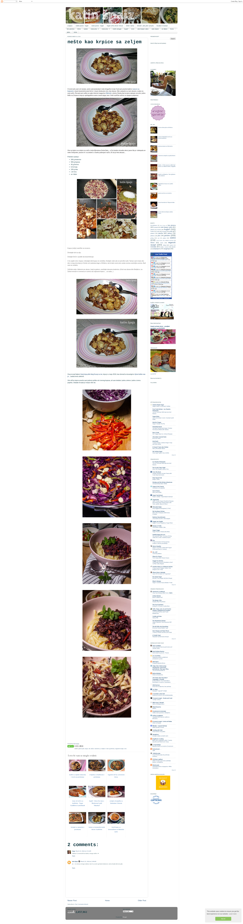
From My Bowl (156, 472)
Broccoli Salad (156, 438)
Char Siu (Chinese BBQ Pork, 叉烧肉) (162, 593)
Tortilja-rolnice (156, 699)
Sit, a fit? (155, 552)
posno (167, 235)
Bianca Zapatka (156, 546)
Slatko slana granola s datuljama (161, 712)
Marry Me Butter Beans (158, 448)
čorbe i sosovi (164, 247)
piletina (152, 235)
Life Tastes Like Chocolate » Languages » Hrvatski (160, 678)
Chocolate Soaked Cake (159, 527)
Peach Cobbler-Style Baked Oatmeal (162, 496)
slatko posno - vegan (82, 26)
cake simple (155, 29)
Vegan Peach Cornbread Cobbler (161, 406)
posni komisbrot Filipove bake (166, 202)
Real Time (160, 298)
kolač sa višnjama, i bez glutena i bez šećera (166, 174)
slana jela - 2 (106, 29)
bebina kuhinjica (156, 673)
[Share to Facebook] (81, 746)
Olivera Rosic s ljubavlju (158, 572)
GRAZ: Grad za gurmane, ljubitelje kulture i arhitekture (161, 761)
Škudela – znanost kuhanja (159, 726)
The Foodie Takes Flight (158, 467)
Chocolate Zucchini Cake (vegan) (161, 518)
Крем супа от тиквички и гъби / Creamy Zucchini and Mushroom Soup (162, 741)
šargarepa (167, 249)
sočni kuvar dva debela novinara (165, 240)
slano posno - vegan (97, 26)
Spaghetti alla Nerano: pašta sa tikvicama (160, 717)
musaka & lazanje (162, 26)
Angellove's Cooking (158, 739)
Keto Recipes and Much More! (160, 631)
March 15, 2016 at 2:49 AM (88, 861)
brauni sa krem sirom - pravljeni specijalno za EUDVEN (160, 327)
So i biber (155, 689)
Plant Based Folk (157, 478)
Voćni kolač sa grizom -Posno (160, 653)
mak (158, 231)
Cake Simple (163, 225)
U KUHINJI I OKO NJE (158, 694)
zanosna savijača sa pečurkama (166, 155)
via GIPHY (153, 374)
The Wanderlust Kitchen (159, 620)
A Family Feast (156, 635)
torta (161, 242)
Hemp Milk (155, 618)
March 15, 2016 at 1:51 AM (83, 851)
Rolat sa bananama (157, 675)
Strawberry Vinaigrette (158, 488)
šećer (92, 748)
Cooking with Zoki (157, 730)
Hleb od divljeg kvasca (158, 704)
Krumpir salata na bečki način (160, 736)
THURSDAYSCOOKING (159, 711)
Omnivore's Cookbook (158, 591)
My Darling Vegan (157, 451)
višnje (164, 245)
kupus (86, 748)
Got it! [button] (223, 919)
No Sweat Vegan (157, 577)
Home (107, 900)
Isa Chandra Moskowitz (158, 462)
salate (86, 29)
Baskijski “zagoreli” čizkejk (159, 691)
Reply (73, 856)
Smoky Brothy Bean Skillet (159, 483)
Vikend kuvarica (156, 707)
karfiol (159, 229)
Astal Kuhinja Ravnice (158, 651)
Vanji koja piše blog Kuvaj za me (91, 374)
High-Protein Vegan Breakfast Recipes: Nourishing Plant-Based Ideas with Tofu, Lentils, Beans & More (163, 502)
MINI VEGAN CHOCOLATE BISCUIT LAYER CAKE (162, 647)
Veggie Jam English (157, 521)
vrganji (171, 245)
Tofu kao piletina (156, 553)
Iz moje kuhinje (156, 745)
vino (125, 748)
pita (159, 235)
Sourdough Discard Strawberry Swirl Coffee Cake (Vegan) (162, 563)
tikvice (152, 243)
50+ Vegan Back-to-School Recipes (162, 434)
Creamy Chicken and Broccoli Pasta (162, 632)
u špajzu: (70, 26)
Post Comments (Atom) (81, 904)
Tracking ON (166, 298)
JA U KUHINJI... (156, 656)
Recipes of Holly (156, 526)
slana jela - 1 (95, 29)
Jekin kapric (155, 661)
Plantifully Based (157, 426)
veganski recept (119, 748)
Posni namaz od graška (158, 731)
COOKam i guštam (157, 759)
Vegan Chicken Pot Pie (158, 424)
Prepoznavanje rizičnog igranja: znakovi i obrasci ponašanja (161, 542)
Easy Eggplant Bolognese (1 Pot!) (161, 508)
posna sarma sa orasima (165, 193)
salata (164, 238)
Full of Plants (156, 491)
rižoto (79, 29)
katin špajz (75, 861)
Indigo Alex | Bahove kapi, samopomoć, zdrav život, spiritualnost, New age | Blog (160, 667)
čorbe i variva (130, 26)
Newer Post (72, 900)
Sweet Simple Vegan (158, 405)
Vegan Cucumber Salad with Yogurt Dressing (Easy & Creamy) (162, 548)
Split (153, 750)
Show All (174, 455)
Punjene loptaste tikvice (158, 663)
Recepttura (155, 734)
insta (75, 32)
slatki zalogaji (117, 29)
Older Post (142, 900)
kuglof (126, 29)
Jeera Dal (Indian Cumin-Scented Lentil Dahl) (163, 418)
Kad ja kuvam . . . (156, 749)
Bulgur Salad (155, 479)
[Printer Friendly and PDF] (70, 746)
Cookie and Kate (157, 616)
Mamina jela (155, 765)
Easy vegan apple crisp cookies (160, 453)
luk (89, 748)
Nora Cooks (155, 432)
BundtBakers (153, 225)
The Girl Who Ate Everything (160, 626)
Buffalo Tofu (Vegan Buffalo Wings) (162, 578)
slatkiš (173, 237)
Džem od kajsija (156, 723)
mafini (152, 231)
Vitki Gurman (156, 685)
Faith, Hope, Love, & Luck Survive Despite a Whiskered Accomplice (161, 609)
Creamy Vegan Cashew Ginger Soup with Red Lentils (162, 443)
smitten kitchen (156, 596)
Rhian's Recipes (156, 581)
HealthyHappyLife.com (158, 534)
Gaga (73, 851)
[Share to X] (79, 746)
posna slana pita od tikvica (165, 127)
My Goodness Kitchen (158, 511)
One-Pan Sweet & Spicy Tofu (160, 469)
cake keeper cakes (143, 29)
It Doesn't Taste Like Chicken (160, 447)
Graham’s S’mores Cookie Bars (161, 606)
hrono (172, 29)
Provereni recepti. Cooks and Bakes (162, 721)
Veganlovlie (155, 499)
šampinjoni (156, 249)
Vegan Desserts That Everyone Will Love (161, 622)
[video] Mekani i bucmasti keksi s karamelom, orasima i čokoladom (161, 681)
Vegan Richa (155, 416)
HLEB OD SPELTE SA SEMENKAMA (162, 695)
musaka (164, 231)
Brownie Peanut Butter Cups (160, 628)
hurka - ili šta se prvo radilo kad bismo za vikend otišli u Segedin (167, 165)
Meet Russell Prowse (158, 727)
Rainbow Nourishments (158, 517)
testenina (97, 748)
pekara (170, 233)
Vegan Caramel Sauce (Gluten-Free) (162, 582)
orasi (170, 231)
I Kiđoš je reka (156, 753)
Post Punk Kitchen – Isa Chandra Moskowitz (161, 409)
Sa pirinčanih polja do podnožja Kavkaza (160, 755)
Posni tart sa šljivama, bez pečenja (161, 686)
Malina (154, 708)
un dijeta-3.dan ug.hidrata (107, 748)
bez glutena (70, 29)
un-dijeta (164, 29)
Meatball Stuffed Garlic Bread (160, 636)
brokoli (156, 227)
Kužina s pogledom (157, 715)
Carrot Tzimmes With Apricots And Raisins (161, 412)
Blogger (125, 917)
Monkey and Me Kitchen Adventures (162, 482)
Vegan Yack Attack (157, 495)
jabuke (152, 229)
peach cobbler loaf (157, 597)
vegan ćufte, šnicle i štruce (115, 26)
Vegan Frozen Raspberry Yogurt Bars (162, 523)
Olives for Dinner (157, 556)
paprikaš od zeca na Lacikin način (165, 184)
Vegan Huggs (156, 530)
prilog (152, 238)
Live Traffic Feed (161, 254)
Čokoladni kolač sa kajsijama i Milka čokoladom (162, 767)
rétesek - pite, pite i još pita (145, 26)
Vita (153, 540)
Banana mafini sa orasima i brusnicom (162, 746)
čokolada (153, 247)
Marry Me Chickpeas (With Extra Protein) (161, 513)
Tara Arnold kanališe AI (158, 670)
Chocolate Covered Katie (159, 437)
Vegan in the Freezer (158, 486)
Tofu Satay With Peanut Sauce (160, 558)
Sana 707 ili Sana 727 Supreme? (161, 574)
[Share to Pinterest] (82, 746)
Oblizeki (108, 93)
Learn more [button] (233, 914)
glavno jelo (81, 748)
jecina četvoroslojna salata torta (165, 212)
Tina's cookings (156, 645)
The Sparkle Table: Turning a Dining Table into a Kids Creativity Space (162, 536)
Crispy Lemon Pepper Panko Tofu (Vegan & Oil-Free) (161, 568)
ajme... (69, 32)
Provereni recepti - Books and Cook (162, 698)
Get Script (155, 298)
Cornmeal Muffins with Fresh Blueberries (160, 612)
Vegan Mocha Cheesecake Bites (161, 531)
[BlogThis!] (77, 746)
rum (158, 238)
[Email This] (75, 746)
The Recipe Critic (157, 600)
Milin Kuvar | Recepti (158, 702)
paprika (160, 233)
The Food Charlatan (157, 604)
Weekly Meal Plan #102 (158, 601)
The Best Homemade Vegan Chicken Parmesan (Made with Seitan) (162, 428)
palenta (152, 233)
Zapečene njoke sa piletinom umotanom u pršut (160, 657)
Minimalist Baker (157, 507)
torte (132, 29)
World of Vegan (156, 422)
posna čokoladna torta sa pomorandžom (165, 137)
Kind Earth (155, 441)
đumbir (174, 247)
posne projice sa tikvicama (165, 146)
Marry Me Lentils (156, 492)
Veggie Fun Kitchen (157, 561)
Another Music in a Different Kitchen (162, 566)
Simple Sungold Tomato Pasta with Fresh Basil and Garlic (162, 474)
